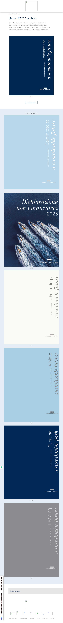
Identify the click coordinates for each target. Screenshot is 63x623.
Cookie (38, 618)
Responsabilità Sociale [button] (14, 14)
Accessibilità (45, 618)
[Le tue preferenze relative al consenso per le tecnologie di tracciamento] (1, 467)
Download (31, 102)
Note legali (32, 618)
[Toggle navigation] (60, 9)
